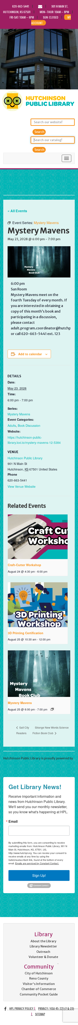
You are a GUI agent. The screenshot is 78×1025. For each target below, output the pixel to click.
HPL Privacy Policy (21, 1008)
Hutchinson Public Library (36, 182)
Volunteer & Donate (43, 957)
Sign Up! (39, 875)
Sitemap (40, 1014)
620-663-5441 (20, 6)
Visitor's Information (39, 984)
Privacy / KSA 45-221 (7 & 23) (56, 1008)
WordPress (11, 763)
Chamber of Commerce (38, 989)
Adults (12, 425)
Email (13, 821)
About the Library (43, 941)
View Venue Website (22, 486)
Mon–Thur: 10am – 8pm (54, 11)
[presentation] (38, 536)
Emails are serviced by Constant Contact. (37, 863)
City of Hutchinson (39, 973)
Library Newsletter (43, 946)
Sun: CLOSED (50, 17)
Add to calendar (30, 354)
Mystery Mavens (19, 414)
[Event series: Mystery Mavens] (52, 709)
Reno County (38, 978)
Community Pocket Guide (39, 994)
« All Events (17, 210)
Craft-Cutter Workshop (24, 565)
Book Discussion (29, 425)
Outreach (43, 952)
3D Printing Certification (25, 633)
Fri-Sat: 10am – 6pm (22, 17)
